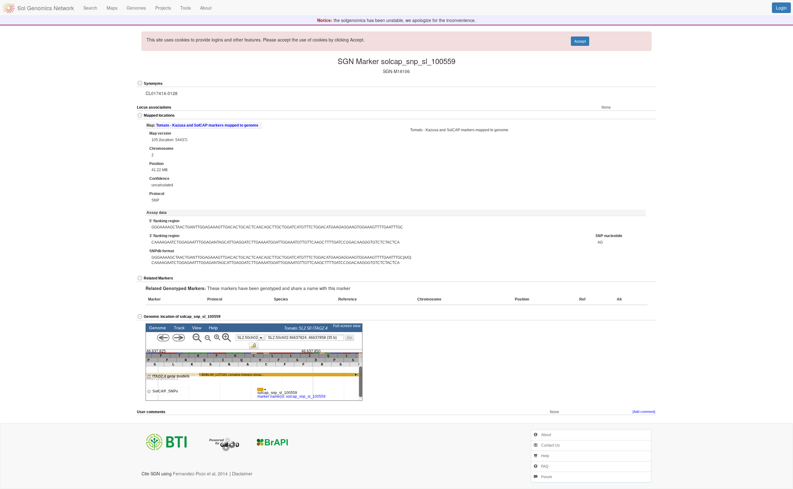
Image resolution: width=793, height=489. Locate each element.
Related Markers (158, 278)
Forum (544, 477)
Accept (580, 41)
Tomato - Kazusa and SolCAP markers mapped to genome (207, 125)
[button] (630, 83)
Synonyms (153, 83)
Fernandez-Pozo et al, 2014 (200, 473)
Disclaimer (242, 473)
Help (543, 456)
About (544, 435)
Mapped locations (159, 115)
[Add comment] (644, 411)
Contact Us (548, 445)
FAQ (542, 466)
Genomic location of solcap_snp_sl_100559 (182, 316)
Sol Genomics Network (45, 8)
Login (781, 8)
